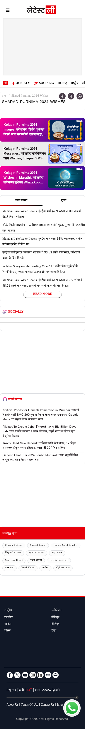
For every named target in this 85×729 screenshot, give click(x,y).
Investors (62, 705)
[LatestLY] (41, 10)
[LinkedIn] (40, 675)
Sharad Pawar (38, 545)
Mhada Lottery (13, 545)
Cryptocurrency (59, 560)
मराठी (29, 690)
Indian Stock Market (66, 545)
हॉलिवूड (55, 624)
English (11, 690)
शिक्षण (7, 631)
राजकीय (8, 618)
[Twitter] (71, 96)
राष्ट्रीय (74, 83)
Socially (46, 83)
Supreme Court (14, 560)
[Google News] (48, 675)
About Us (12, 705)
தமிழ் (56, 690)
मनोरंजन (56, 611)
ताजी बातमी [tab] (21, 201)
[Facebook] (10, 675)
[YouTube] (25, 675)
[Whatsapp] (79, 96)
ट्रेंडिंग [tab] (63, 201)
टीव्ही (53, 631)
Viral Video (28, 568)
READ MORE (42, 294)
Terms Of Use (29, 705)
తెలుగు (46, 690)
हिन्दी (21, 690)
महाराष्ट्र (62, 83)
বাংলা (37, 690)
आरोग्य (45, 568)
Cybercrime (63, 568)
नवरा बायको (36, 560)
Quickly (23, 83)
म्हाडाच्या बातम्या (36, 553)
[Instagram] (32, 675)
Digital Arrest (13, 553)
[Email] (55, 675)
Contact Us (47, 705)
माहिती (7, 624)
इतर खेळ (9, 568)
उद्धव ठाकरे (57, 553)
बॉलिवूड (55, 618)
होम (4, 96)
